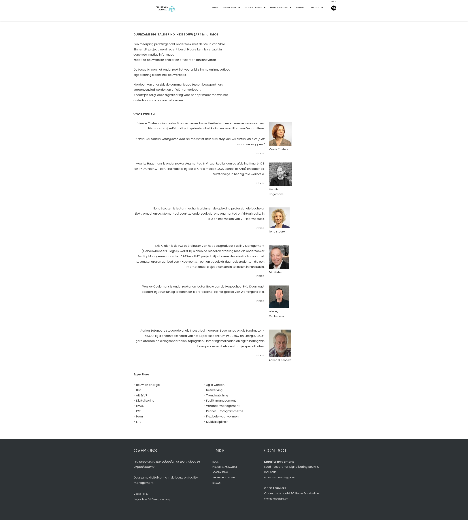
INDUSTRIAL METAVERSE (224, 466)
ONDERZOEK (229, 7)
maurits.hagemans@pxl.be (279, 477)
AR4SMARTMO (220, 472)
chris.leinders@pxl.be (276, 498)
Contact (314, 7)
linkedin (260, 153)
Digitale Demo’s (253, 7)
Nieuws (300, 7)
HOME (215, 7)
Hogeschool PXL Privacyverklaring (152, 499)
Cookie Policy (141, 493)
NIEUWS (216, 482)
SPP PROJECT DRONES (223, 477)
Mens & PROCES (279, 7)
